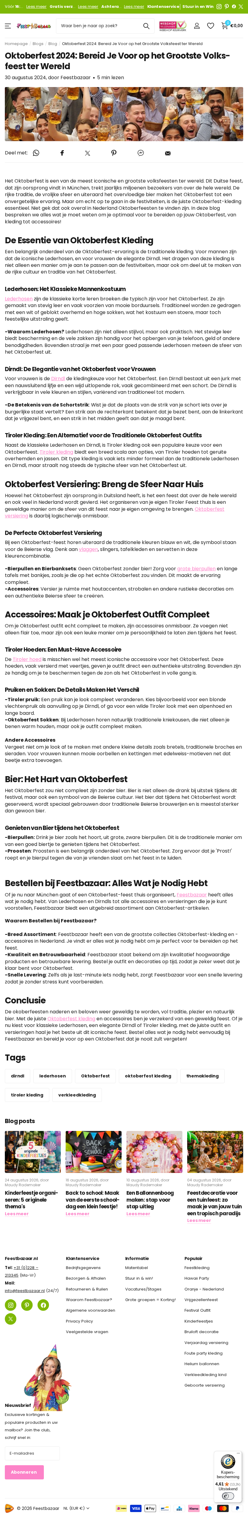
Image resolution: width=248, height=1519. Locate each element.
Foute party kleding (203, 1353)
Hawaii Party (196, 1278)
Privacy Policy (79, 1321)
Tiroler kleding (56, 452)
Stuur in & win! (139, 1278)
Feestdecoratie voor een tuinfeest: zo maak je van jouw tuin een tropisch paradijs (214, 1203)
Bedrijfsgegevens (83, 1268)
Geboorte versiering (204, 1385)
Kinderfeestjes (198, 1321)
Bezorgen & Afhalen (86, 1278)
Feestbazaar (192, 894)
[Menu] (238, 1454)
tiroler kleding (27, 1095)
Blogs (38, 44)
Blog (52, 44)
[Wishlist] (210, 26)
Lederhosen (19, 298)
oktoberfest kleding (148, 1076)
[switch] (228, 1496)
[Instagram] (219, 6)
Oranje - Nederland (204, 1289)
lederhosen (52, 1076)
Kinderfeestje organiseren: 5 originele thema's (31, 1199)
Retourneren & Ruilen (87, 1289)
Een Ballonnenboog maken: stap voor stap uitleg (150, 1199)
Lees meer (36, 6)
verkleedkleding (77, 1095)
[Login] (197, 26)
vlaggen (88, 549)
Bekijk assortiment (8, 25)
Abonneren (24, 1472)
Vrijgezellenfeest (201, 1300)
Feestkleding (197, 1268)
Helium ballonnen (201, 1364)
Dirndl (58, 378)
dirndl (17, 1076)
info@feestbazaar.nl (25, 1291)
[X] (241, 6)
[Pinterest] (227, 6)
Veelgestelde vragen (87, 1332)
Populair (193, 1258)
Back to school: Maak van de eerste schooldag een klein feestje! (93, 1199)
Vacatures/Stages (143, 1289)
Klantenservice (82, 1258)
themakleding (202, 1076)
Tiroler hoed (27, 659)
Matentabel (136, 1268)
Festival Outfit (197, 1310)
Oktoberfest (95, 1076)
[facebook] (234, 6)
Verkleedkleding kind (205, 1374)
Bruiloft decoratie (201, 1332)
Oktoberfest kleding (71, 1018)
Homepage (16, 44)
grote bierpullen (196, 568)
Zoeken (146, 26)
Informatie (137, 1258)
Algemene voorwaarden (90, 1310)
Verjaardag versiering (206, 1342)
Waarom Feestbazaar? (89, 1300)
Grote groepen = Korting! (150, 1300)
